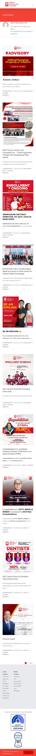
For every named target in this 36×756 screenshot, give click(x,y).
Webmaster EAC (8, 91)
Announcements (28, 91)
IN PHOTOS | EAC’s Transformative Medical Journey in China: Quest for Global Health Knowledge (17, 271)
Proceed (28, 752)
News (25, 168)
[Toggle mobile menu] (32, 5)
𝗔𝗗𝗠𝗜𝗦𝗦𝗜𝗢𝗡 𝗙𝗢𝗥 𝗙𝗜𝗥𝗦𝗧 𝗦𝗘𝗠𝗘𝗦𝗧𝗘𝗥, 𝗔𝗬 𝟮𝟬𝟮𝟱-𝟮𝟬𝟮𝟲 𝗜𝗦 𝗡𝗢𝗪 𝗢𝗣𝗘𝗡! (17, 216)
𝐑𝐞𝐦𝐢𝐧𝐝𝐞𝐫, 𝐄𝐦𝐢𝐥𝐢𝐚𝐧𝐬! (11, 80)
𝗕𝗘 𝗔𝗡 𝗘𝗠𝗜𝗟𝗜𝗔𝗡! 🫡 (12, 331)
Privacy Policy (28, 712)
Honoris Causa (9, 639)
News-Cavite (28, 285)
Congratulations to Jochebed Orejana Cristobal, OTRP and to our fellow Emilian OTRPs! (17, 451)
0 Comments (10, 170)
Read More (5, 95)
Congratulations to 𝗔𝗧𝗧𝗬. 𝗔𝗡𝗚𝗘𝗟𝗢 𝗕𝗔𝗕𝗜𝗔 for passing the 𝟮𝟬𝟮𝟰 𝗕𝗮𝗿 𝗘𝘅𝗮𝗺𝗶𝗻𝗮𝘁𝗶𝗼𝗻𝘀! (18, 511)
